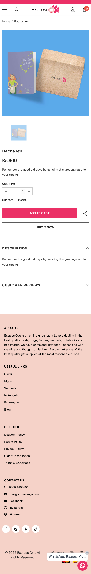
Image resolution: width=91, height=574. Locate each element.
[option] (45, 73)
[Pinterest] (26, 529)
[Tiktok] (36, 529)
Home (6, 21)
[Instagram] (16, 529)
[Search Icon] (17, 10)
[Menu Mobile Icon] (4, 9)
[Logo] (45, 9)
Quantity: (8, 184)
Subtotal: (8, 200)
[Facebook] (6, 529)
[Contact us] (82, 566)
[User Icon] (73, 9)
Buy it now (45, 227)
